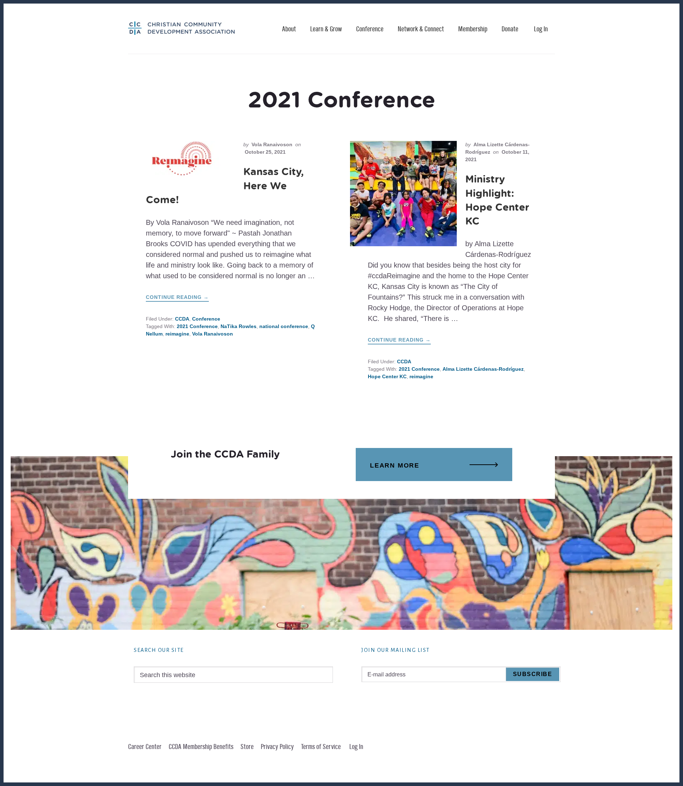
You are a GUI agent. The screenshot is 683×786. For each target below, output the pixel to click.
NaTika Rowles (238, 326)
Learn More (394, 465)
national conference (283, 326)
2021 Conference (197, 326)
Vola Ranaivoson (212, 334)
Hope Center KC (387, 376)
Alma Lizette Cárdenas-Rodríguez (483, 369)
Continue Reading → (177, 298)
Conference (206, 319)
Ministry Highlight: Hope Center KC (497, 200)
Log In (541, 29)
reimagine (177, 334)
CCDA (182, 319)
